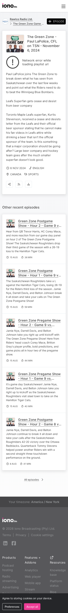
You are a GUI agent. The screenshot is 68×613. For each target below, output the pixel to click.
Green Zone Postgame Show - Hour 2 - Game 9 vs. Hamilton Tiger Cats (39, 225)
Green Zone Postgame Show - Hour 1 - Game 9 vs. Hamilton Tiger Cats (39, 275)
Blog (53, 592)
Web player (33, 576)
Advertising (10, 587)
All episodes (31, 479)
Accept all (32, 606)
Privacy (21, 535)
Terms (6, 535)
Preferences (12, 606)
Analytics (31, 570)
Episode (58, 21)
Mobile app (33, 583)
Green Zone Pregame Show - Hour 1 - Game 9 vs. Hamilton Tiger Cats (39, 378)
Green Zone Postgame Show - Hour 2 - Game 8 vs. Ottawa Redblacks (39, 424)
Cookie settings (42, 535)
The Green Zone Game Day (28, 23)
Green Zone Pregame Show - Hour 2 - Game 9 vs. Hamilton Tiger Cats (39, 325)
